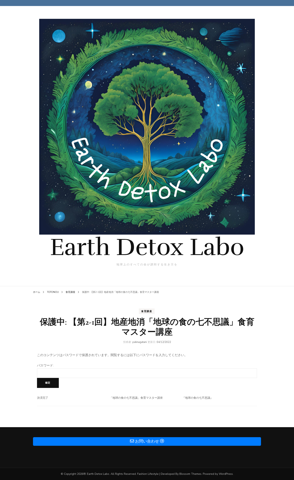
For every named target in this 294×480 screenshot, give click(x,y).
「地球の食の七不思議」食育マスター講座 (136, 398)
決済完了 (42, 398)
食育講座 (146, 311)
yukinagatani (139, 342)
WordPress (226, 474)
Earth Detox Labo (147, 247)
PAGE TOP (284, 462)
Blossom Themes (190, 474)
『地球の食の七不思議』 (197, 398)
